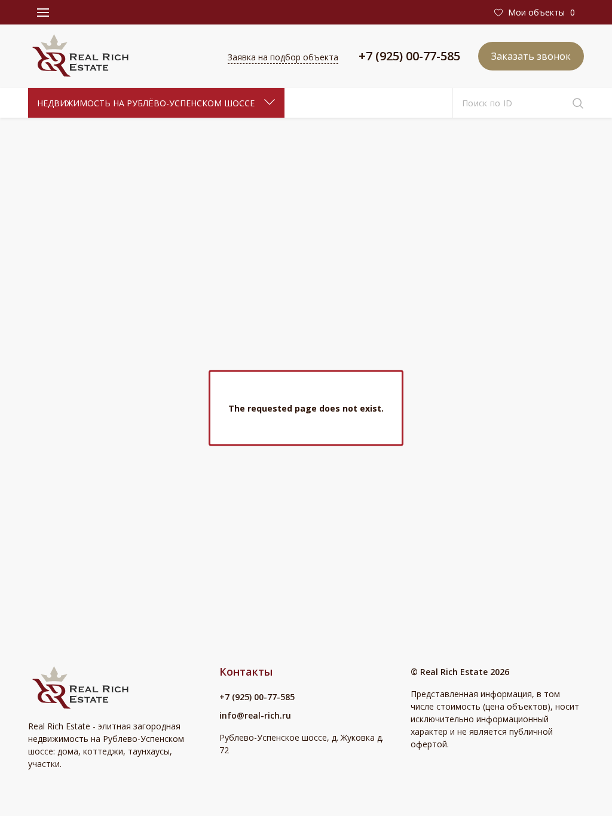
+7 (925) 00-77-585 (409, 56)
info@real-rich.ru (255, 715)
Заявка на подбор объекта (283, 57)
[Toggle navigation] (43, 12)
